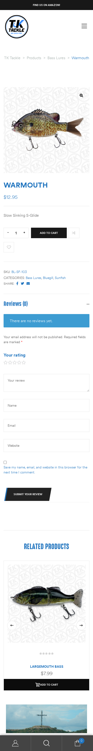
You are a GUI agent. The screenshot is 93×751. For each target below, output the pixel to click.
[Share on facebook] (17, 284)
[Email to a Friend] (28, 284)
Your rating (15, 355)
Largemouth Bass (46, 666)
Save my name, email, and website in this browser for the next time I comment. (45, 469)
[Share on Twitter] (22, 284)
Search (46, 743)
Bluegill (48, 278)
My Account (15, 743)
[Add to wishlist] (9, 247)
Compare (73, 233)
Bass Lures (33, 278)
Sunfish (60, 278)
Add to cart (49, 233)
